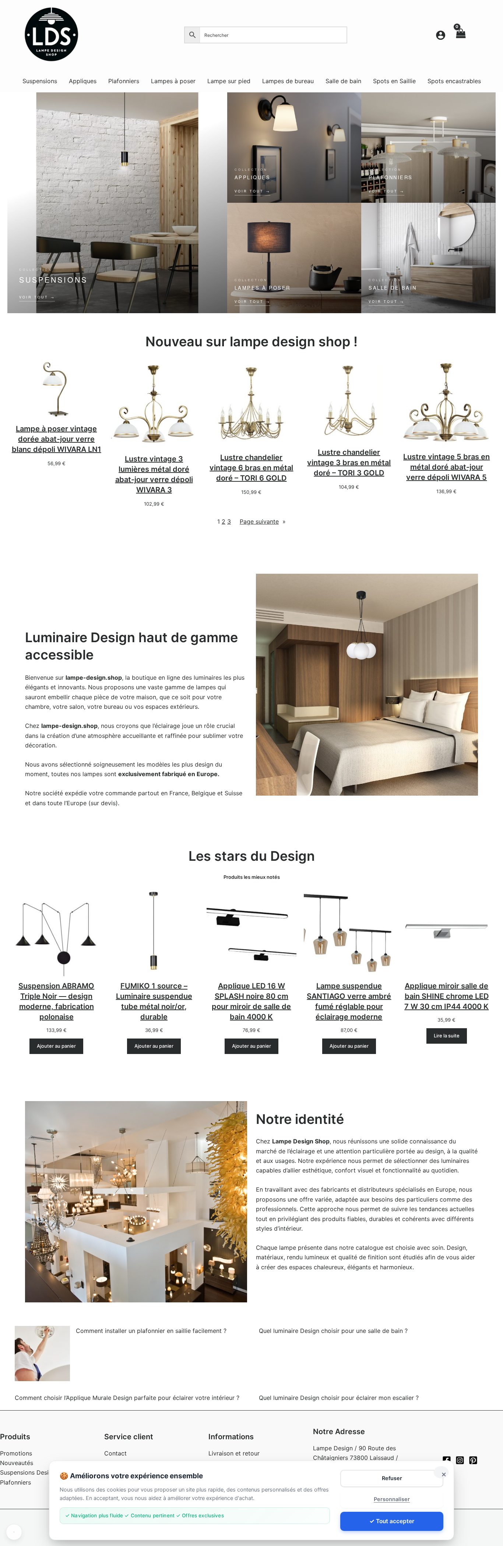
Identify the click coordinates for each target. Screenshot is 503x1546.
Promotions (16, 1453)
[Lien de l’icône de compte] (441, 35)
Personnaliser (392, 1499)
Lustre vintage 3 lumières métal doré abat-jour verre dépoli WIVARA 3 (154, 474)
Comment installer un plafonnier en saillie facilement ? (151, 1330)
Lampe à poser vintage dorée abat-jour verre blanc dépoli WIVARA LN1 (56, 439)
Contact (115, 1453)
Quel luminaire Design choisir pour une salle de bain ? (333, 1330)
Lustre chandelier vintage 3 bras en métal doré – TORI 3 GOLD (349, 462)
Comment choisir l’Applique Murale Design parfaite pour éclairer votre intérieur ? (127, 1397)
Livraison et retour (234, 1453)
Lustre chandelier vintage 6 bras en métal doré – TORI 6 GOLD (251, 467)
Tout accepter (395, 1521)
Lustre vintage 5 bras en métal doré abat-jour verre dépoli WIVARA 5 (446, 467)
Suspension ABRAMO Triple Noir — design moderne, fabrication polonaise (56, 1001)
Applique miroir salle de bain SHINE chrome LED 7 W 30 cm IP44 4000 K (446, 996)
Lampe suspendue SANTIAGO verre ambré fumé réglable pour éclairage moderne (349, 1001)
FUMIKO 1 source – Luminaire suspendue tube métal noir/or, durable (154, 1001)
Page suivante (263, 521)
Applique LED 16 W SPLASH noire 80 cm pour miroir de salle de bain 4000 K (251, 1001)
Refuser (392, 1478)
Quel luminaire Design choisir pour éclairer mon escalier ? (339, 1397)
